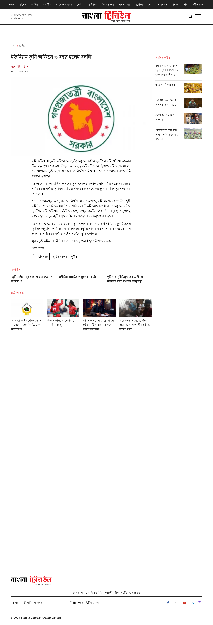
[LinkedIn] (192, 603)
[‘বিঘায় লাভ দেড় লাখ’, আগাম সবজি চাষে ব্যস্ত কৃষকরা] (178, 135)
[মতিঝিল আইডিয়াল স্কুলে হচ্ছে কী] (81, 280)
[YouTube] (185, 603)
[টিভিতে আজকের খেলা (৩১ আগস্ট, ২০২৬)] (63, 316)
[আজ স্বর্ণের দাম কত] (178, 89)
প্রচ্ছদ (11, 4)
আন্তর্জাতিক (91, 4)
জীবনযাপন (198, 4)
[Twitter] (176, 603)
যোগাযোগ (78, 592)
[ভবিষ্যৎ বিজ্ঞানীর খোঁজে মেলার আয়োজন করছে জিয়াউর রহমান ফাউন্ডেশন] (27, 316)
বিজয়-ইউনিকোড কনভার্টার (127, 592)
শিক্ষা (175, 4)
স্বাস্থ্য (185, 4)
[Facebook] (167, 603)
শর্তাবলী (108, 592)
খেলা (150, 4)
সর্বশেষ (22, 4)
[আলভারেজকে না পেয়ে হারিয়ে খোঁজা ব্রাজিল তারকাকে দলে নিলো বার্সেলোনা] (99, 316)
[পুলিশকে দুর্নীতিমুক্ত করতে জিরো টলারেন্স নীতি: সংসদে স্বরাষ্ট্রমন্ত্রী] (129, 280)
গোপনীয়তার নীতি (94, 592)
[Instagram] (199, 603)
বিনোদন (139, 4)
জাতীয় (34, 4)
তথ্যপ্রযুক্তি (162, 4)
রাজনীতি (47, 4)
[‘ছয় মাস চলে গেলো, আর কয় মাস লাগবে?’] (178, 104)
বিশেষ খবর (108, 4)
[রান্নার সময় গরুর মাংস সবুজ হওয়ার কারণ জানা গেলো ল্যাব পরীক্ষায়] (178, 72)
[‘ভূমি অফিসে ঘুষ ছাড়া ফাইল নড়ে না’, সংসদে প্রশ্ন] (33, 280)
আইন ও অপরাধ (64, 4)
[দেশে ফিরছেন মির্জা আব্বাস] (178, 119)
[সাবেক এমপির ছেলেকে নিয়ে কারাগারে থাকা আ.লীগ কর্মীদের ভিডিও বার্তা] (135, 316)
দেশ (79, 4)
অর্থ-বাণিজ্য (124, 4)
